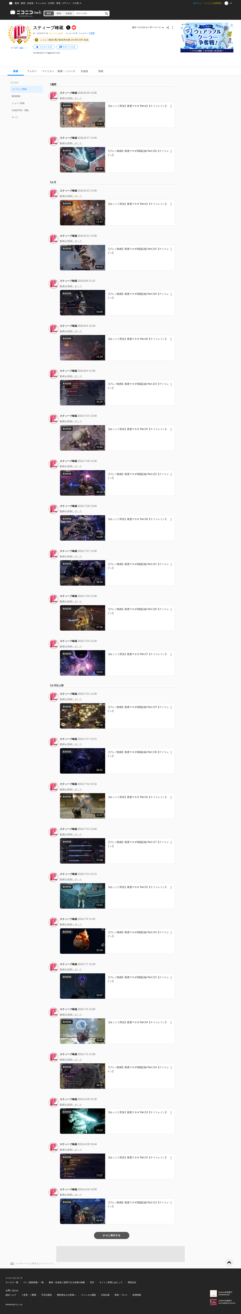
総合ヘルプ (11, 1295)
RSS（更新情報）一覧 (33, 1282)
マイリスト (48, 71)
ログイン (197, 3)
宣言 (92, 1282)
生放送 (30, 3)
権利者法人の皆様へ (66, 1295)
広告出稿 (105, 1295)
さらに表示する (112, 1235)
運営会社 (132, 1282)
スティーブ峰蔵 (68, 93)
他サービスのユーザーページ (146, 27)
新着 (15, 71)
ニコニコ (25, 13)
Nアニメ (66, 3)
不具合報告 (46, 1295)
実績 (100, 71)
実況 (58, 3)
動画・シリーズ (66, 71)
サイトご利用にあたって (111, 1282)
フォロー (32, 71)
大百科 (51, 3)
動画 (17, 3)
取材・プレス (121, 1295)
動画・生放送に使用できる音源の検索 (67, 1282)
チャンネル (40, 3)
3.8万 (87, 33)
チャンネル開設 (88, 1295)
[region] (26, 103)
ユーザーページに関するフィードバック (34, 1263)
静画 (23, 3)
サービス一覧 (12, 1282)
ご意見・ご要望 (28, 1295)
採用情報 (136, 1295)
